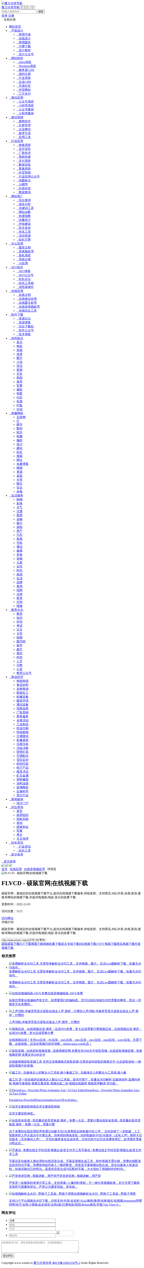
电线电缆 (22, 680)
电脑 (19, 436)
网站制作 (16, 58)
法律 (19, 594)
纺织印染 (22, 763)
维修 (19, 606)
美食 (19, 554)
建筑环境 (22, 700)
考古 (19, 834)
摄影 (19, 389)
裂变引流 (23, 133)
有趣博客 (22, 463)
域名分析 (23, 204)
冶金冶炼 (22, 748)
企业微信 (23, 129)
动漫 (19, 354)
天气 (19, 507)
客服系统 (23, 168)
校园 (19, 637)
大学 (19, 633)
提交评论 (8, 1255)
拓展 (19, 401)
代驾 (19, 602)
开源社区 (23, 85)
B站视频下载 (87, 943)
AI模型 (22, 184)
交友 (19, 373)
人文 (19, 661)
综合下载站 (25, 326)
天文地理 (22, 838)
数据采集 (23, 164)
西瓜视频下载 (126, 943)
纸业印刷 (22, 728)
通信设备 (22, 704)
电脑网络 (16, 413)
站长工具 (23, 850)
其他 (19, 822)
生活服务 (16, 495)
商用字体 (23, 34)
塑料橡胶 (22, 779)
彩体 (19, 503)
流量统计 (23, 219)
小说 (19, 361)
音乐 (19, 342)
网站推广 (16, 196)
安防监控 (22, 759)
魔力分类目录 (42, 1262)
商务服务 (22, 716)
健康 (19, 550)
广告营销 (22, 712)
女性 (19, 566)
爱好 (19, 653)
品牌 (19, 582)
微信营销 (16, 117)
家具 (19, 598)
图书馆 (21, 641)
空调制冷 (22, 755)
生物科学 (22, 791)
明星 (19, 393)
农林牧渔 (22, 688)
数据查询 (23, 192)
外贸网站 (23, 89)
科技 (19, 657)
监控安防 (23, 148)
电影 (19, 346)
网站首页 (15, 26)
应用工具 (23, 137)
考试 (19, 625)
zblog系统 (23, 62)
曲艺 (19, 649)
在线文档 (23, 294)
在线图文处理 (26, 302)
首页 (5, 869)
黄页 (19, 811)
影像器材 (22, 740)
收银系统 (23, 145)
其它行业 (22, 795)
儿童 (19, 562)
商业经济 (16, 677)
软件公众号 (25, 330)
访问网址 (8, 918)
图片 (19, 358)
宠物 (19, 558)
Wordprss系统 (26, 66)
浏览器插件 (25, 287)
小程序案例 (25, 113)
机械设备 (22, 696)
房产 (19, 531)
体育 (19, 381)
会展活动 (22, 720)
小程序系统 (25, 105)
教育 (19, 613)
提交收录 (16, 854)
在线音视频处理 (28, 306)
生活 (19, 578)
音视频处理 (25, 251)
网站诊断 (23, 212)
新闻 (19, 377)
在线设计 (23, 38)
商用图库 (23, 42)
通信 (19, 546)
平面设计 (16, 30)
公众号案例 (25, 109)
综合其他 (16, 807)
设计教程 (23, 50)
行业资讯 (23, 846)
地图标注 (23, 180)
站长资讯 (16, 842)
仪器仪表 (22, 744)
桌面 (19, 475)
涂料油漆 (22, 783)
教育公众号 (24, 673)
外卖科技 (23, 188)
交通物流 (22, 736)
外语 (19, 621)
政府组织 (22, 815)
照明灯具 (22, 751)
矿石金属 (22, 775)
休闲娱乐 (16, 338)
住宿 (19, 409)
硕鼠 (5, 943)
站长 (19, 452)
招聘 (19, 590)
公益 (19, 669)
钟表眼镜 (22, 732)
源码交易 (23, 74)
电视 (19, 538)
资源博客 (23, 322)
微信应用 (16, 97)
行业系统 (23, 77)
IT (17, 420)
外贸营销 (23, 172)
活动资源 (23, 235)
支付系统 (23, 160)
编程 (19, 440)
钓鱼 (19, 405)
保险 (19, 527)
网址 (19, 460)
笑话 (19, 365)
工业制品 (22, 724)
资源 (19, 471)
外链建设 (23, 223)
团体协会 (22, 826)
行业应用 (16, 141)
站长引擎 (23, 239)
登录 (5, 15)
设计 (19, 444)
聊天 (19, 483)
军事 (19, 385)
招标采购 (22, 819)
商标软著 (23, 156)
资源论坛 (23, 318)
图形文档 (23, 247)
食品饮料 (22, 684)
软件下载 (16, 314)
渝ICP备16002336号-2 (66, 1262)
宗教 (19, 665)
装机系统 (23, 255)
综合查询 (23, 200)
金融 (19, 519)
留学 (19, 645)
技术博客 (23, 334)
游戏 (19, 350)
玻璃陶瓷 (22, 787)
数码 (19, 428)
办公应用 (16, 243)
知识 (19, 617)
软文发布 (23, 227)
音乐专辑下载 (70, 943)
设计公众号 (25, 54)
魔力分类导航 (11, 7)
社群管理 (23, 125)
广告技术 (23, 152)
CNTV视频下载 (106, 943)
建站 (19, 448)
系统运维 (23, 259)
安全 (19, 487)
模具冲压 (22, 771)
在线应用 (16, 290)
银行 (19, 523)
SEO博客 (23, 271)
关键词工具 (25, 208)
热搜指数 (23, 216)
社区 (19, 397)
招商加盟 (22, 708)
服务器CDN (25, 70)
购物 (19, 499)
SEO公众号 (25, 275)
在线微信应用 (26, 298)
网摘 (19, 467)
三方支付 (23, 93)
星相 (19, 369)
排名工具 (23, 231)
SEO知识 (16, 267)
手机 (19, 542)
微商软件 (23, 121)
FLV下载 (25, 943)
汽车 (19, 535)
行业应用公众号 (28, 176)
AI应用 (22, 263)
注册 (11, 15)
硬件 (19, 424)
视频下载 (37, 943)
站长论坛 (23, 279)
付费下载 (23, 46)
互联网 (21, 417)
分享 (19, 479)
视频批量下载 (52, 943)
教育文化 (16, 609)
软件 (19, 432)
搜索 (19, 456)
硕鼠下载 (14, 943)
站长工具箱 (25, 283)
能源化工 (22, 692)
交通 (19, 511)
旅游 (19, 574)
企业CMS (23, 81)
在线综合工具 (26, 310)
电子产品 (22, 767)
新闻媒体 (16, 799)
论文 (19, 629)
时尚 (19, 570)
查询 (19, 586)
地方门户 (22, 803)
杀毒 (19, 491)
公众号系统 (25, 101)
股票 (19, 515)
